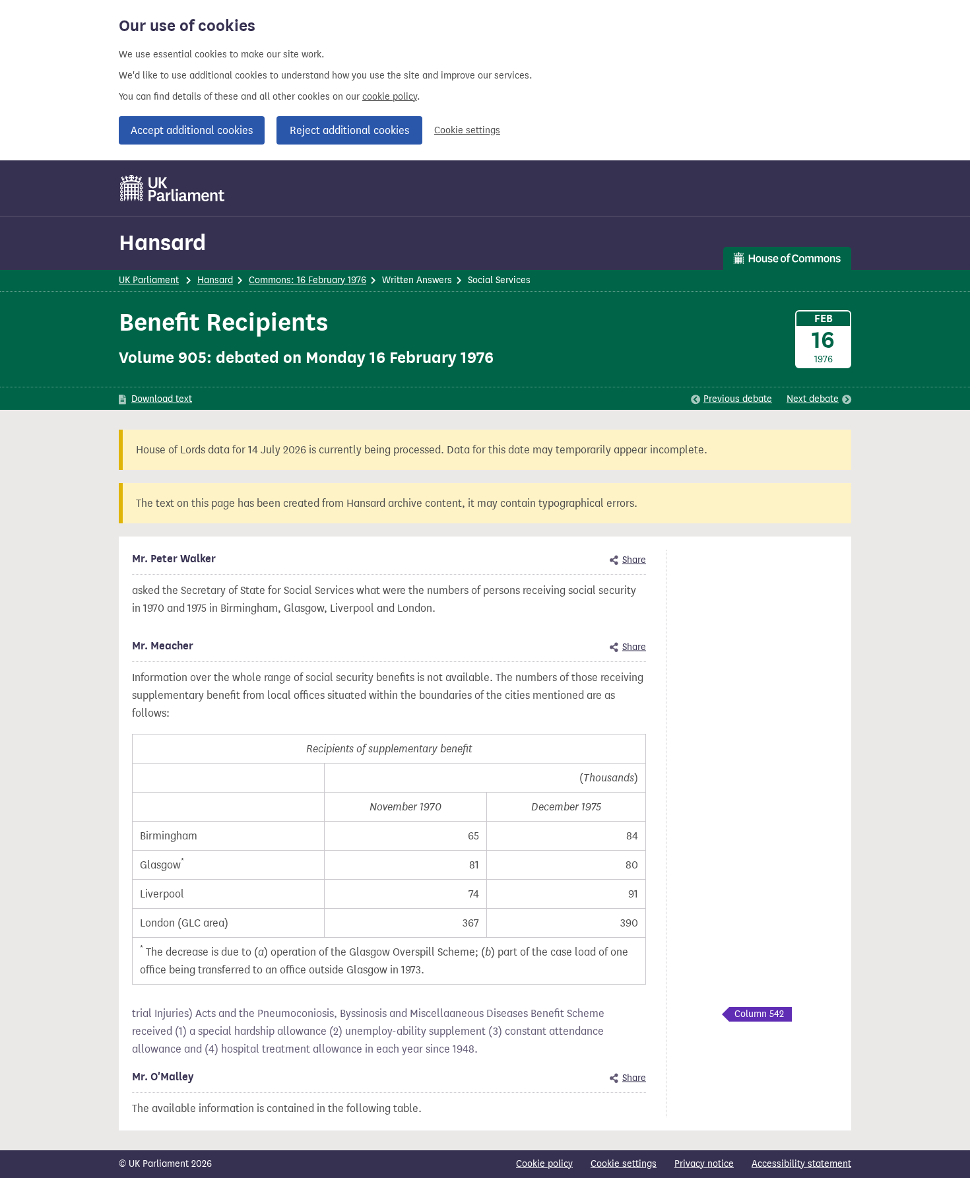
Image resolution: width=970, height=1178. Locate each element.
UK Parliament (149, 280)
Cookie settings (467, 130)
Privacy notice (704, 1163)
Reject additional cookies (349, 130)
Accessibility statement (801, 1163)
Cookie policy (544, 1163)
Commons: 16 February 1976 (307, 280)
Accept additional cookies (192, 130)
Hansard (162, 242)
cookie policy (389, 96)
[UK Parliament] (172, 188)
